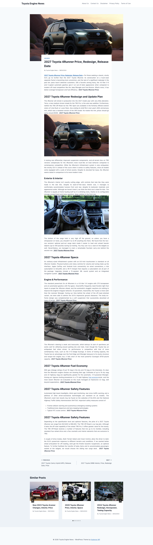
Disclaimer (104, 3)
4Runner (47, 58)
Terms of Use (126, 3)
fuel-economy (93, 377)
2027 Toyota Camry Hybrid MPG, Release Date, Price (56, 462)
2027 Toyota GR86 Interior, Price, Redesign (96, 461)
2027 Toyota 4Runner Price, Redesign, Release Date (63, 75)
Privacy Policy (114, 3)
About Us (85, 3)
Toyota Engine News (52, 70)
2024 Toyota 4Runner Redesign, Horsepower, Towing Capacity (107, 507)
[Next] (120, 500)
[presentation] (44, 491)
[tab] (74, 520)
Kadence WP (95, 539)
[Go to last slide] (32, 500)
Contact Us (95, 3)
